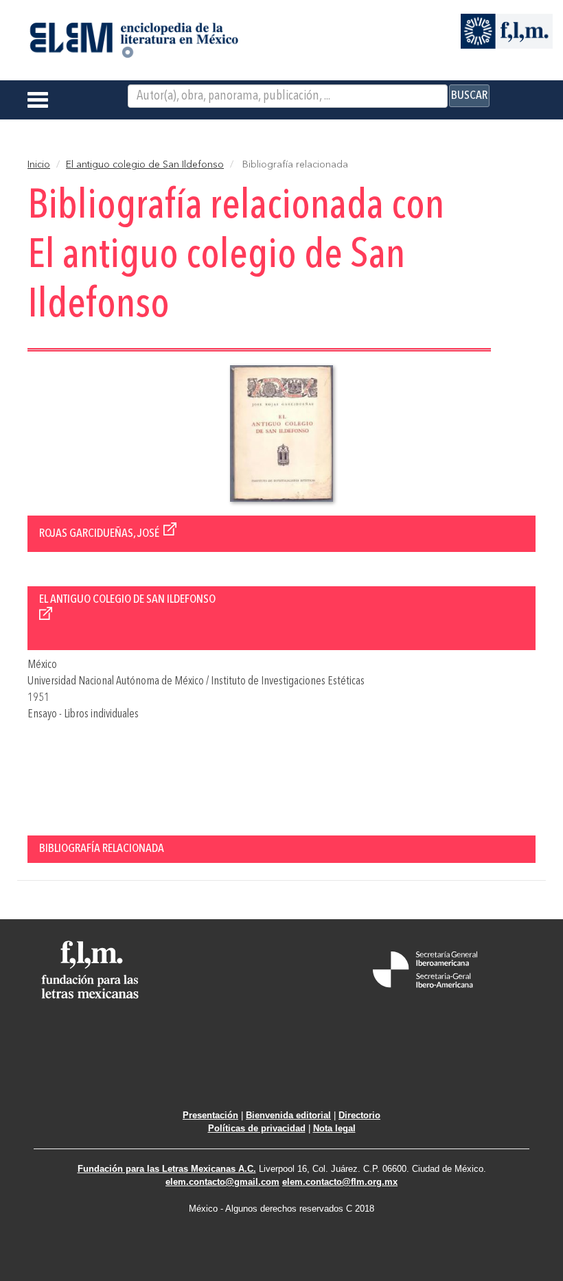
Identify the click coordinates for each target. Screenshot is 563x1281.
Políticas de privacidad (257, 1128)
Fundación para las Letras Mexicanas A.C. (167, 1169)
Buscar (469, 95)
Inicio (38, 165)
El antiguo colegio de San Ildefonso (145, 165)
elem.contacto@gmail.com (222, 1182)
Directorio (359, 1115)
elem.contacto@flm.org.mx (340, 1182)
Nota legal (334, 1128)
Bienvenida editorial (288, 1115)
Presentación (210, 1115)
